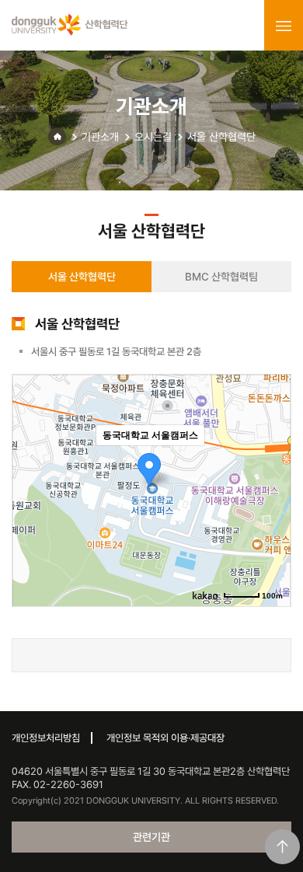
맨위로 (282, 846)
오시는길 (153, 137)
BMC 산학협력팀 (221, 276)
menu (283, 25)
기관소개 (100, 137)
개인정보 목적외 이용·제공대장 (165, 738)
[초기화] (271, 517)
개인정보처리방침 (46, 738)
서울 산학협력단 (221, 137)
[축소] (271, 488)
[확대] (271, 462)
